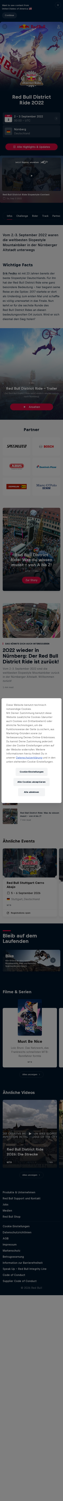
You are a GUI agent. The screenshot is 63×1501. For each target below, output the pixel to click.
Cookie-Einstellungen (32, 772)
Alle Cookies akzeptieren (31, 782)
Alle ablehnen (31, 792)
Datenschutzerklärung (29, 757)
